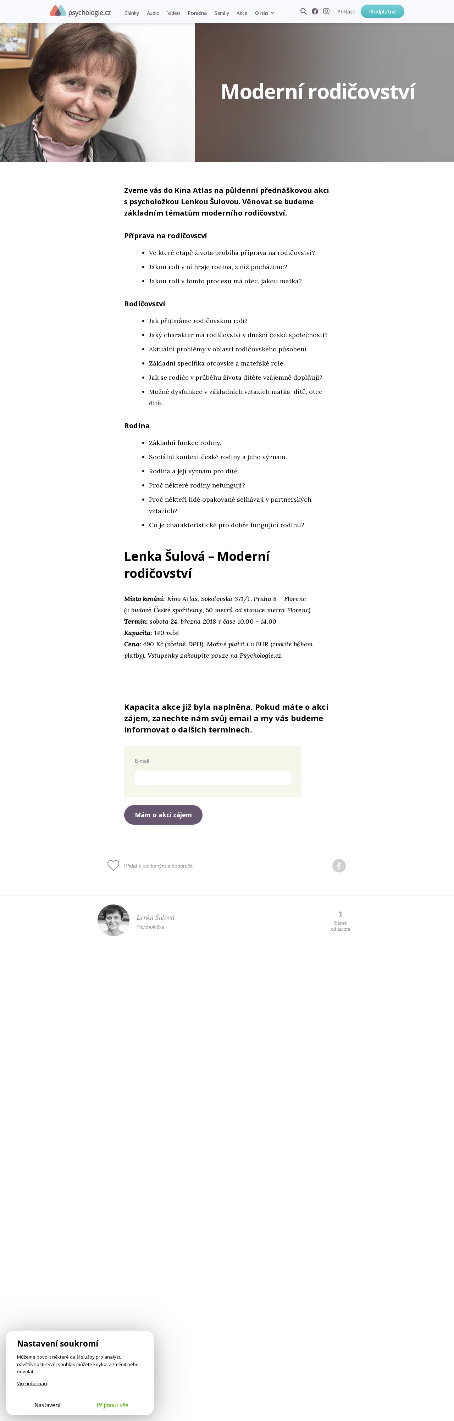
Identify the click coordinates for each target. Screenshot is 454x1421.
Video (173, 13)
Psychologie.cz (80, 11)
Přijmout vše (112, 1405)
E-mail (142, 761)
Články (131, 13)
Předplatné (382, 11)
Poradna (197, 13)
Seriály (222, 13)
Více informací (32, 1383)
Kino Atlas (182, 599)
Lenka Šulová (156, 916)
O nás (261, 13)
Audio (153, 13)
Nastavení (47, 1405)
